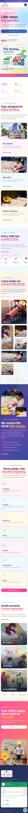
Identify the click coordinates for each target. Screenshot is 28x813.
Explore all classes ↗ (5, 251)
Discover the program (14, 152)
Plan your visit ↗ (14, 727)
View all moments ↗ (5, 619)
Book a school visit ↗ (14, 31)
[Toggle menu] (25, 4)
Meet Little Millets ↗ (5, 453)
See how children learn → (14, 590)
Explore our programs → (14, 35)
